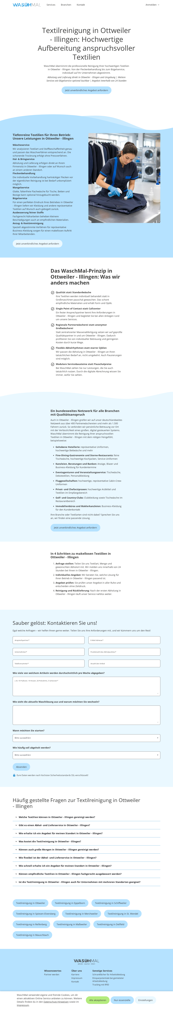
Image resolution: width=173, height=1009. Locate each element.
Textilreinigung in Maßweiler (72, 924)
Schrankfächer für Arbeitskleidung (108, 974)
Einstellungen (145, 1000)
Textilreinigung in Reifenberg (31, 924)
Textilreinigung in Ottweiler (30, 903)
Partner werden (51, 974)
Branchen (66, 4)
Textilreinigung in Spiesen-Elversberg (35, 913)
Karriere (75, 974)
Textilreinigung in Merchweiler (81, 913)
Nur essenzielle (122, 1000)
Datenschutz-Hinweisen (56, 1001)
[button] (86, 817)
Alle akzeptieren (97, 1000)
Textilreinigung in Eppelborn (70, 903)
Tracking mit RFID (100, 984)
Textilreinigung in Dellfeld (110, 924)
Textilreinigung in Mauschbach (32, 934)
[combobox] (124, 651)
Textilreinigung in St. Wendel (123, 913)
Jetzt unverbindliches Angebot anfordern (86, 90)
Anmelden (151, 4)
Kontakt (81, 4)
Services (51, 4)
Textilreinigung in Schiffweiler (111, 903)
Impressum (23, 1005)
